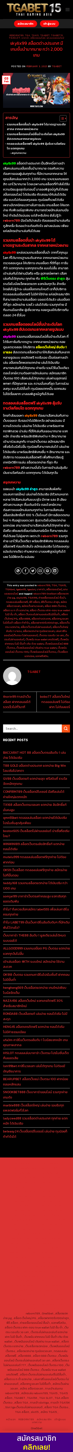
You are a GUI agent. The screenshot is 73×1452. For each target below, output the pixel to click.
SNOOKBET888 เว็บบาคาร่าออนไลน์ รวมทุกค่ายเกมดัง (35, 1095)
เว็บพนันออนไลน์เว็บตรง (43, 652)
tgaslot (14, 37)
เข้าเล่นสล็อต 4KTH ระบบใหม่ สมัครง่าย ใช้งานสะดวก (33, 964)
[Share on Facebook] (25, 570)
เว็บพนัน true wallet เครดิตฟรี (42, 639)
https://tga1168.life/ (50, 1210)
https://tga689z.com (23, 1163)
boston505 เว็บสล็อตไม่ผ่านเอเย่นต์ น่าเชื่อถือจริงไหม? (36, 833)
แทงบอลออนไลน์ (55, 37)
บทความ (37, 1422)
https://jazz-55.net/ (51, 1262)
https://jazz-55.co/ (50, 1257)
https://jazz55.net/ (18, 1243)
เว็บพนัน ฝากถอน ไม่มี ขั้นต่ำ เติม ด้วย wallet (37, 641)
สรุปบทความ (18, 153)
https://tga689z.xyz (22, 1168)
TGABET (57, 66)
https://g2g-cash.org (23, 1173)
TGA (27, 35)
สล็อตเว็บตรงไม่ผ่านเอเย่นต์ (36, 627)
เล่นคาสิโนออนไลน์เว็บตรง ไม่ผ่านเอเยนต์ (35, 633)
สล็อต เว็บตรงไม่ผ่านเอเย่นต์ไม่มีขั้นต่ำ (39, 614)
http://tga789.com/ (23, 1205)
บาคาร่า (25, 37)
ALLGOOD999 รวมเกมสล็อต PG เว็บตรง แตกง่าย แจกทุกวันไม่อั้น (36, 951)
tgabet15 (57, 35)
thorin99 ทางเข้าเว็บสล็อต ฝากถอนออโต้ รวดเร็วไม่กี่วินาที (17, 701)
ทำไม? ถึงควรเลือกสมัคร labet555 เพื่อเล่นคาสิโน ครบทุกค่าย (36, 912)
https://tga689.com (53, 1285)
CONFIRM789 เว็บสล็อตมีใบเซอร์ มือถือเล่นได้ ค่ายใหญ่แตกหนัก (33, 794)
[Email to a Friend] (40, 570)
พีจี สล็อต (34, 602)
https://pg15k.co (49, 1182)
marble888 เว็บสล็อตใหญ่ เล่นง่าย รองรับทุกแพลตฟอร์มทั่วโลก (33, 1108)
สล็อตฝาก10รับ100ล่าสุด (44, 623)
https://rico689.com (50, 1168)
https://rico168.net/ (54, 1219)
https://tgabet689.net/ (21, 1294)
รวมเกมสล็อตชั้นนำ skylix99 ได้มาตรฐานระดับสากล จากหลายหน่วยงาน (36, 126)
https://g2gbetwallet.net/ (29, 1276)
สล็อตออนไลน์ (37, 37)
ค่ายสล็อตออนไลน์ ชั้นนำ (52, 598)
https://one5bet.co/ (22, 1229)
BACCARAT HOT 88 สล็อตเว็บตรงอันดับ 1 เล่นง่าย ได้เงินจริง (34, 755)
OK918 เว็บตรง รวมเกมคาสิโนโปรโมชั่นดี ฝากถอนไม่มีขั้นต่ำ (36, 977)
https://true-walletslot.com (46, 1252)
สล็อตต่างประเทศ (40, 619)
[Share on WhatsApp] (18, 570)
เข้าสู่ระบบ (60, 1419)
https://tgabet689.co (52, 1294)
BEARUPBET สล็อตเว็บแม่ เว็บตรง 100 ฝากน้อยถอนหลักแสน (35, 1081)
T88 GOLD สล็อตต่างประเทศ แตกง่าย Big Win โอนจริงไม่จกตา (34, 768)
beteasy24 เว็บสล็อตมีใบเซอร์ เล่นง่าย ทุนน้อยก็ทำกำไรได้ (35, 1134)
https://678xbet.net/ (23, 1215)
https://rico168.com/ (22, 1224)
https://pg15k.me (48, 1177)
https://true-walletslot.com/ (28, 1308)
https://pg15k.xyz (25, 1182)
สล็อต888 (24, 619)
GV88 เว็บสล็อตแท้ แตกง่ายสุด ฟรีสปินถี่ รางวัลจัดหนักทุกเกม (35, 781)
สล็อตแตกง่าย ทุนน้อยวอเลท (39, 631)
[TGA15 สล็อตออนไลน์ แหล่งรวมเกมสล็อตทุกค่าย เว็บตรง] (34, 9)
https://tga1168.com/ (23, 1201)
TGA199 (32, 598)
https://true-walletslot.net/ (46, 1304)
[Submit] (66, 729)
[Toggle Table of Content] (61, 118)
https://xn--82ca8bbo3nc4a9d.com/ (40, 1278)
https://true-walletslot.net (28, 1247)
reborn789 (17, 35)
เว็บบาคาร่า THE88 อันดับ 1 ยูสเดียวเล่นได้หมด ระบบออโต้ (34, 938)
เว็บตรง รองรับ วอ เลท (51, 635)
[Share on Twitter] (32, 570)
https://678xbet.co (51, 1215)
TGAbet (45, 35)
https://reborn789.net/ (27, 1233)
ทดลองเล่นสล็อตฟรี (17, 602)
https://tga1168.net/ (50, 1205)
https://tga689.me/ (21, 1290)
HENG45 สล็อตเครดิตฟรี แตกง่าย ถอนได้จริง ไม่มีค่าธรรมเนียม (33, 1029)
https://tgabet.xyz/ (51, 1201)
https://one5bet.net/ (51, 1224)
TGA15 (35, 35)
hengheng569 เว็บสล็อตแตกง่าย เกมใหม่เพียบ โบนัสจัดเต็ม (34, 990)
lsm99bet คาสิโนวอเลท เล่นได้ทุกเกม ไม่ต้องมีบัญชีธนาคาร (34, 1068)
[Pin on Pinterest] (47, 570)
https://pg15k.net (21, 1187)
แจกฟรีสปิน (41, 656)
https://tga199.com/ (50, 1229)
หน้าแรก (11, 1419)
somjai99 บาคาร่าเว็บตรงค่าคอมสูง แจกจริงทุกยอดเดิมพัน (34, 899)
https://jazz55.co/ (17, 1266)
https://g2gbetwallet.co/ (23, 1285)
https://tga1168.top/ (23, 1210)
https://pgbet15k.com (48, 1187)
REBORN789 (26, 1419)
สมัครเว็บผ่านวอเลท (32, 606)
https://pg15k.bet (24, 1177)
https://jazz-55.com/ (23, 1262)
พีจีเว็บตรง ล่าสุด (50, 602)
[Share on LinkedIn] (55, 570)
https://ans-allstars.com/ (23, 1219)
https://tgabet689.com (49, 1290)
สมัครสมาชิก (44, 1419)
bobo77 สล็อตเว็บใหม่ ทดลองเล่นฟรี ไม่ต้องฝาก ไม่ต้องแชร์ (55, 701)
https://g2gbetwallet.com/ (36, 1271)
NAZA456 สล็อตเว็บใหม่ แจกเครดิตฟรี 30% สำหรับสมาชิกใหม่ (33, 1003)
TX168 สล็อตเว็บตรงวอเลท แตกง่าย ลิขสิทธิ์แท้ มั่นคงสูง (35, 807)
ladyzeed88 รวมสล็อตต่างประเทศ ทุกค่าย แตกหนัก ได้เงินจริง (35, 1121)
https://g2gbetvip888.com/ (49, 1266)
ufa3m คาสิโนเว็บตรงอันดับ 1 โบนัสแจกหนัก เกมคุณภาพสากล (35, 1042)
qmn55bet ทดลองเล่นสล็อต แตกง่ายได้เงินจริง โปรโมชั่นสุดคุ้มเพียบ (35, 820)
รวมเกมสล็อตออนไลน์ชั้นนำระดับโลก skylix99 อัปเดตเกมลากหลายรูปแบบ (36, 136)
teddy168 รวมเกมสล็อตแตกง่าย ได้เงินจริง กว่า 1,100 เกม (35, 885)
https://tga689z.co (51, 1163)
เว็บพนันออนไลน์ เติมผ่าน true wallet (36, 648)
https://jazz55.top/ (23, 1257)
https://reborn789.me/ (46, 1238)
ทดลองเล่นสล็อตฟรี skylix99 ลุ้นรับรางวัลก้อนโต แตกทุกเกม (36, 146)
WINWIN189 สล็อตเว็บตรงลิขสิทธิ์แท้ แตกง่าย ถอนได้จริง (33, 846)
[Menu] (67, 9)
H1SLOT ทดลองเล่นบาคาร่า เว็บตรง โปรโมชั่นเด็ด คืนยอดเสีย (36, 1055)
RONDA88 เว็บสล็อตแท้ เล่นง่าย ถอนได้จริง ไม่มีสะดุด (35, 1016)
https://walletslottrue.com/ (26, 1299)
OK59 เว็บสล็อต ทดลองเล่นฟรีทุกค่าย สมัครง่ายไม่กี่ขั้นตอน (35, 872)
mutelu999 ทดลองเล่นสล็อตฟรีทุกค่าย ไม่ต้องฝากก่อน (34, 859)
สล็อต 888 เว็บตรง (55, 606)
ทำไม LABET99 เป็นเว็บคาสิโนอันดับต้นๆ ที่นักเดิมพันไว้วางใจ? (36, 925)
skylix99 (21, 598)
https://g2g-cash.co (50, 1173)
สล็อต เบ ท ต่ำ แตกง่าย (16, 610)
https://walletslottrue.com (50, 1243)
